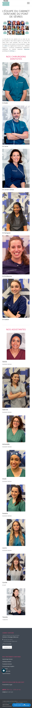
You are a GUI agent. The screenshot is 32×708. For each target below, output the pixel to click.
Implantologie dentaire (7, 659)
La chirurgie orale (6, 671)
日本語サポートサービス (7, 692)
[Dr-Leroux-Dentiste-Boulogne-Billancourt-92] (16, 168)
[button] (4, 670)
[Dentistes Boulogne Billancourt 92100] (13, 3)
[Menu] (28, 3)
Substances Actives (11, 702)
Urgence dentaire (6, 673)
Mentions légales (19, 702)
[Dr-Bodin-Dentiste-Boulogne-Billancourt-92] (16, 81)
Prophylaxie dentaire (7, 664)
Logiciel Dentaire (5, 704)
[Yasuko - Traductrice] (16, 601)
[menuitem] (28, 3)
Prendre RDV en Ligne (7, 684)
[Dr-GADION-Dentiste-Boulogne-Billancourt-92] (16, 298)
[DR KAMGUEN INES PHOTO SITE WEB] (16, 211)
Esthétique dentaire (6, 661)
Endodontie (5, 668)
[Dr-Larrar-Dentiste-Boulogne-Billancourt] (16, 125)
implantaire (26, 49)
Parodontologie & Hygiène (8, 666)
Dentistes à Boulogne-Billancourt (10, 637)
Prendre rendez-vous (19, 705)
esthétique (12, 51)
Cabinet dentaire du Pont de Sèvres (10, 701)
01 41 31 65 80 (7, 644)
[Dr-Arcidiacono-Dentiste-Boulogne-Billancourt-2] (16, 254)
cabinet (6, 46)
